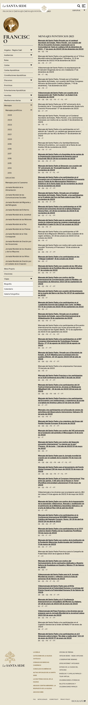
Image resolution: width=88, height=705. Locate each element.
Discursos (8, 80)
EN (39, 51)
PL (62, 99)
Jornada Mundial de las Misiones (18, 219)
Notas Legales (42, 699)
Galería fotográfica (11, 294)
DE (43, 99)
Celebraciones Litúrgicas (69, 680)
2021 (9, 134)
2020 (10, 139)
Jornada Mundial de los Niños (17, 256)
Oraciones (8, 274)
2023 (10, 125)
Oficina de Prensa (66, 652)
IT (46, 63)
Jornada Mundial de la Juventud (18, 215)
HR (55, 394)
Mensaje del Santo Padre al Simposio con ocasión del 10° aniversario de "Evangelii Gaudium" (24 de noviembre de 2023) (60, 168)
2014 (9, 168)
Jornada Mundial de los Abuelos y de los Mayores (18, 250)
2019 (9, 144)
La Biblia (36, 652)
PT (50, 63)
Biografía (79, 701)
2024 (10, 120)
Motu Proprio (9, 269)
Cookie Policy (53, 699)
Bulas (6, 60)
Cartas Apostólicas (11, 70)
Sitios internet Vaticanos (69, 663)
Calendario (8, 289)
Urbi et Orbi (10, 178)
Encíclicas (8, 85)
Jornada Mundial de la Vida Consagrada (16, 235)
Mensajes (19, 11)
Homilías (7, 95)
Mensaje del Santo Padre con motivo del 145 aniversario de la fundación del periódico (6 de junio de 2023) (61, 432)
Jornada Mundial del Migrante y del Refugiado (18, 203)
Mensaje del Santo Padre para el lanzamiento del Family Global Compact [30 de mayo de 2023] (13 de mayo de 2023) (61, 469)
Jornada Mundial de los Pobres (17, 229)
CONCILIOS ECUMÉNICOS (42, 669)
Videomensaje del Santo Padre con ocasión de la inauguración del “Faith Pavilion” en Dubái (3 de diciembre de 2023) (58, 95)
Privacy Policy (65, 699)
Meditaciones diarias (12, 100)
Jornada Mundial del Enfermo (17, 210)
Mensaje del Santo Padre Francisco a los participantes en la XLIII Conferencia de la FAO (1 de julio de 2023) (60, 376)
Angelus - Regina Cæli (13, 50)
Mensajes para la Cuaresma (16, 182)
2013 (9, 173)
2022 (10, 129)
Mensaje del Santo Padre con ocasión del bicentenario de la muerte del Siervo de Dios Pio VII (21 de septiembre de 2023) (61, 293)
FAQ (34, 699)
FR (47, 51)
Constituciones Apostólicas (15, 75)
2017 (9, 154)
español (77, 11)
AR (39, 99)
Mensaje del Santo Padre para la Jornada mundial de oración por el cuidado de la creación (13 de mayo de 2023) (59, 458)
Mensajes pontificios (36, 11)
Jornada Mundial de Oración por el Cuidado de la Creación (18, 262)
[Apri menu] (83, 6)
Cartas (6, 65)
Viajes (6, 279)
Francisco (8, 11)
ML (47, 74)
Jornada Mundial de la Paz (16, 224)
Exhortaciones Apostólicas (15, 90)
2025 (10, 115)
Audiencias (8, 55)
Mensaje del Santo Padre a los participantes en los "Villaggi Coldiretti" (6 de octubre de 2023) (58, 258)
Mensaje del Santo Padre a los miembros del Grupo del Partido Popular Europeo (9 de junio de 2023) (60, 422)
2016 (9, 158)
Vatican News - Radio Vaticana (71, 656)
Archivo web (38, 692)
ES (43, 51)
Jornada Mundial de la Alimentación (14, 188)
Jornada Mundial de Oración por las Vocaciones (18, 242)
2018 (9, 149)
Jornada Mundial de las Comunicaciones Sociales (15, 196)
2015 (9, 163)
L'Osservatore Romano (68, 659)
